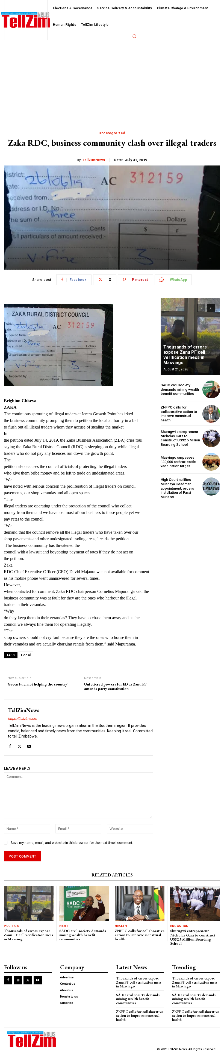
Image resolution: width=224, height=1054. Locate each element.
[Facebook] (10, 745)
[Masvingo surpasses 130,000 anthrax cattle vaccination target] (211, 462)
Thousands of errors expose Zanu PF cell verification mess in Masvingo (185, 354)
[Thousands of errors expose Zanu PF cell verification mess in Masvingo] (190, 336)
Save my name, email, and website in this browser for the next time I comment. (72, 843)
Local (26, 655)
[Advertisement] (112, 81)
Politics (11, 925)
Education (179, 925)
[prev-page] (201, 308)
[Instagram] (18, 980)
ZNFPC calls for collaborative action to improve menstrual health (179, 413)
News (64, 925)
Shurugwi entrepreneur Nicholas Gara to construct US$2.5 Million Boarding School (180, 438)
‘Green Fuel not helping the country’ (37, 684)
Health (121, 925)
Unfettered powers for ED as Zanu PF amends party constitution (115, 686)
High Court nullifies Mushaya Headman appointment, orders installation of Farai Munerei (177, 488)
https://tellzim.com (22, 718)
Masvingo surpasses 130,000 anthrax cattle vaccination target (178, 461)
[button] (134, 36)
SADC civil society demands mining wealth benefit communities (180, 389)
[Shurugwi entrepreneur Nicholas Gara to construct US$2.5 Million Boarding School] (211, 438)
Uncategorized (112, 133)
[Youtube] (29, 745)
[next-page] (211, 308)
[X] (19, 745)
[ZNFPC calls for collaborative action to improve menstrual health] (211, 414)
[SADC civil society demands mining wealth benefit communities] (211, 389)
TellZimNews (93, 160)
